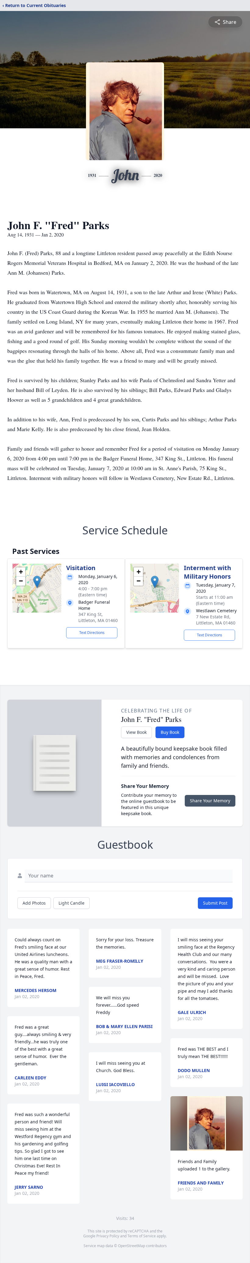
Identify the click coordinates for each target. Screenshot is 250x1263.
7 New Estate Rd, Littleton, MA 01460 (215, 620)
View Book (136, 732)
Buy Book (170, 732)
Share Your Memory (210, 801)
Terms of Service (141, 1236)
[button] (37, 582)
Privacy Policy (107, 1236)
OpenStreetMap (131, 1245)
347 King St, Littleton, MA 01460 (98, 617)
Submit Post (215, 903)
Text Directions (92, 632)
